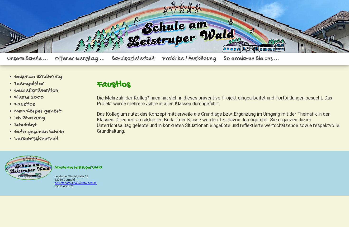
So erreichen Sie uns (248, 58)
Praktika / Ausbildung (189, 58)
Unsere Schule (25, 58)
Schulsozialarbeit (133, 58)
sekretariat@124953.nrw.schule (76, 183)
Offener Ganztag (77, 58)
